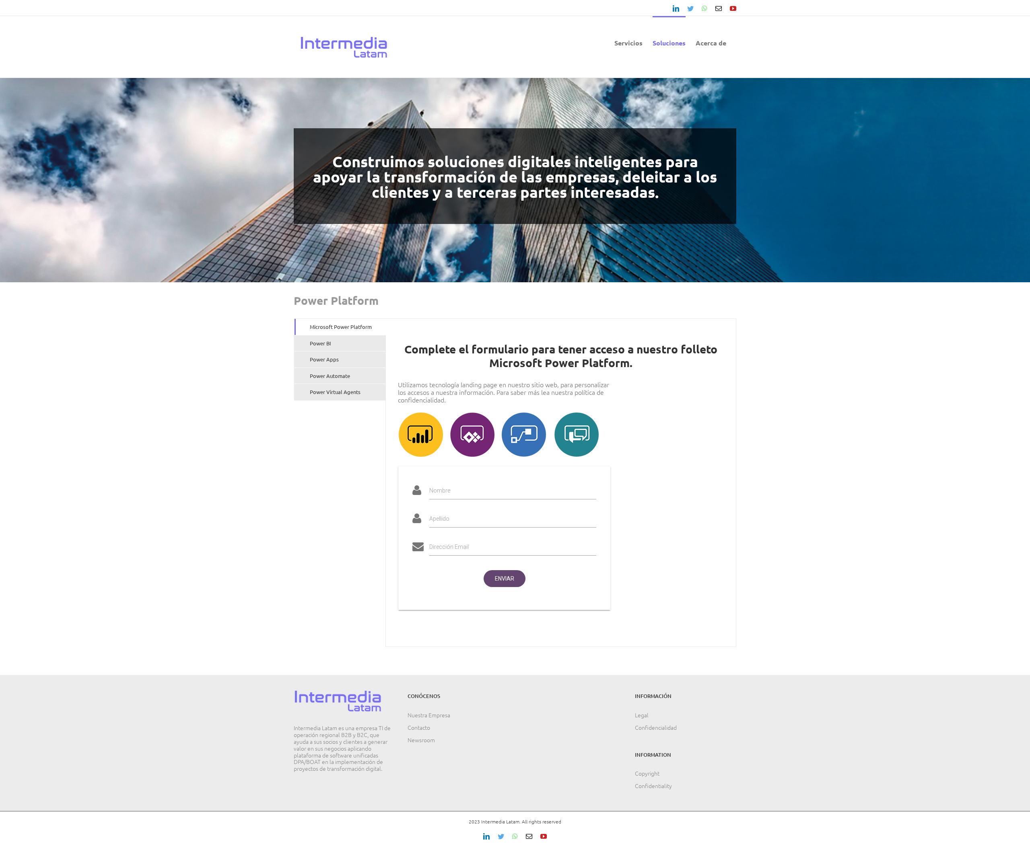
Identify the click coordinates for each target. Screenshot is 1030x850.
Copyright (647, 773)
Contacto (419, 727)
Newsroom (421, 740)
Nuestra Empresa (429, 715)
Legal (642, 715)
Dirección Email (449, 547)
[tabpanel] (560, 482)
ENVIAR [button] (504, 578)
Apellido (439, 518)
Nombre (439, 490)
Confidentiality (653, 786)
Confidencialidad (656, 727)
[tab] (340, 327)
